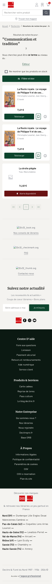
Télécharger (19, 116)
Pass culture (26, 396)
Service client (26, 369)
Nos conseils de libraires (26, 232)
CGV (26, 469)
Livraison (26, 350)
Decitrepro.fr (26, 432)
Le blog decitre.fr (26, 401)
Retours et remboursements (26, 359)
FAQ (26, 252)
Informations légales (26, 454)
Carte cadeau (26, 386)
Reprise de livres (26, 391)
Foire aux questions (26, 345)
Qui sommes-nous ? (26, 418)
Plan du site (26, 478)
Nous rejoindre (26, 427)
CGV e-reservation (26, 473)
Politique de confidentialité (26, 459)
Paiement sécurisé (26, 354)
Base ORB (26, 437)
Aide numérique (26, 364)
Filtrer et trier (28, 78)
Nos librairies (26, 422)
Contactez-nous (26, 273)
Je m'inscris (39, 307)
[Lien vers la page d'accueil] (11, 5)
